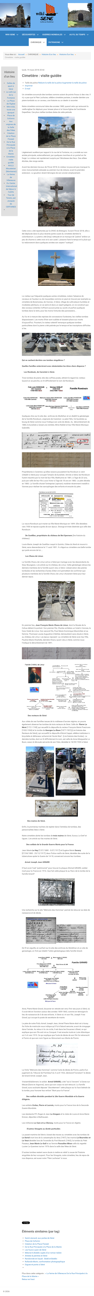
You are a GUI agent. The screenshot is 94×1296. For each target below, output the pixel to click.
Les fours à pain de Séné (35, 1250)
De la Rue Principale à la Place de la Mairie (43, 1247)
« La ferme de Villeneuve (55, 1273)
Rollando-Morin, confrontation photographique (45, 1261)
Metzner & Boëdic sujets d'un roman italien (43, 1253)
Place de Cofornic (32, 1241)
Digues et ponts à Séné (35, 1264)
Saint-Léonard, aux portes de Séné (39, 1238)
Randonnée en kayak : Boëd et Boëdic (41, 1258)
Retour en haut (28, 1279)
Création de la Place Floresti (37, 1244)
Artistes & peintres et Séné (36, 1256)
